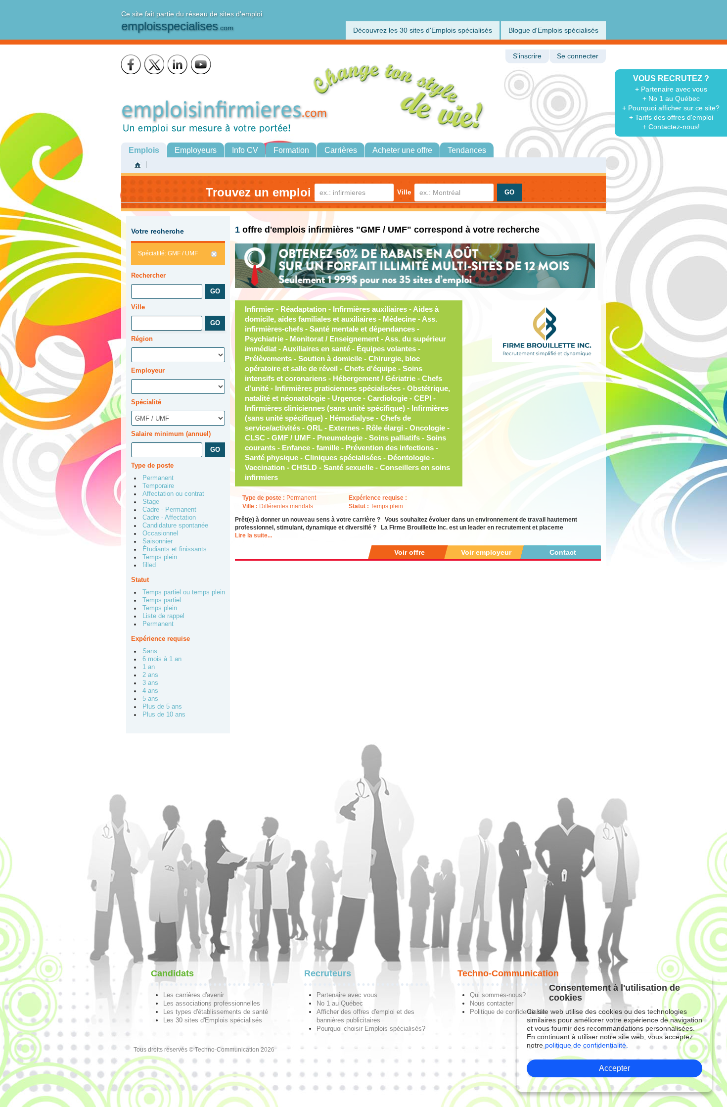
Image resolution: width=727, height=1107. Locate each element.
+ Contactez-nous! (671, 127)
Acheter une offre (402, 150)
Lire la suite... (253, 535)
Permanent (158, 478)
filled (149, 565)
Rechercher (148, 275)
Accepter (614, 1068)
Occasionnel (160, 533)
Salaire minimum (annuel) (171, 433)
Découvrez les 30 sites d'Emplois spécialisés (422, 30)
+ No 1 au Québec (671, 98)
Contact (562, 552)
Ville (404, 192)
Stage (150, 501)
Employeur (148, 370)
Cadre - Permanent (169, 509)
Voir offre (409, 552)
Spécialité (146, 402)
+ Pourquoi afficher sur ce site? (671, 108)
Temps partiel (161, 600)
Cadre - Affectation (169, 517)
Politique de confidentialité (507, 1011)
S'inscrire (527, 56)
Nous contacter (491, 1003)
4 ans (150, 690)
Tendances (467, 150)
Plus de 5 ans (162, 706)
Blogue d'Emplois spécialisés (553, 30)
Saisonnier (157, 541)
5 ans (150, 698)
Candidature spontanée (175, 525)
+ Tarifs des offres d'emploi (671, 117)
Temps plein (159, 557)
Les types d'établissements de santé (215, 1011)
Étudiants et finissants (174, 549)
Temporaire (158, 485)
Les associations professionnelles (211, 1003)
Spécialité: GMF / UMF (168, 253)
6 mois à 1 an (162, 659)
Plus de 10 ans (163, 714)
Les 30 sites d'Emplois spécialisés (212, 1020)
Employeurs (196, 150)
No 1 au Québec (340, 1003)
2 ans (150, 675)
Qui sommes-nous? (498, 995)
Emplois (144, 150)
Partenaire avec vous (347, 995)
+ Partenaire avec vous (671, 89)
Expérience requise (160, 638)
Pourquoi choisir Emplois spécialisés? (371, 1028)
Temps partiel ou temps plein (183, 592)
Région (142, 338)
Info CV (245, 150)
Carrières (340, 150)
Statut (140, 579)
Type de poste (152, 465)
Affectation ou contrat (173, 493)
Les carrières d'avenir (193, 995)
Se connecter (577, 56)
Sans (149, 651)
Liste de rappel (163, 616)
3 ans (150, 682)
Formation (291, 150)
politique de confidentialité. (586, 1045)
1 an (148, 667)
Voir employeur (486, 552)
